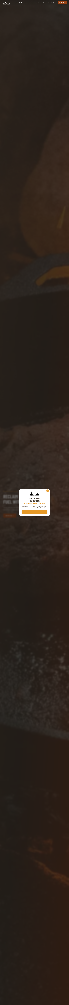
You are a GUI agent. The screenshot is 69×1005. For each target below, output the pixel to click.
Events (52, 2)
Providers (33, 2)
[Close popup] (48, 491)
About (15, 2)
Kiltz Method (22, 2)
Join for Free (34, 512)
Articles (38, 2)
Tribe (28, 2)
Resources (45, 2)
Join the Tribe (62, 2)
